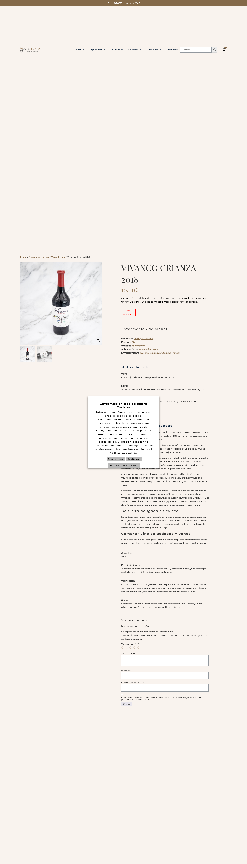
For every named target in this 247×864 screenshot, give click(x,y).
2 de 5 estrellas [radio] (127, 647)
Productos (34, 257)
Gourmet (133, 50)
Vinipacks (172, 50)
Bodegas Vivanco (143, 338)
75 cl (133, 342)
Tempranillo (138, 345)
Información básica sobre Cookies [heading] (123, 405)
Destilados (152, 50)
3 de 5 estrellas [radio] (131, 647)
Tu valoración (129, 653)
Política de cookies (123, 453)
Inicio (23, 257)
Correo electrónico (132, 683)
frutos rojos (144, 349)
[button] (99, 304)
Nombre (126, 670)
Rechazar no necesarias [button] (124, 465)
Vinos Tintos (58, 257)
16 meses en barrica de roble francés (159, 353)
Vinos (78, 50)
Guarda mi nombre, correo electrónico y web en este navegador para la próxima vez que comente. (161, 699)
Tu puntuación (130, 644)
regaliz (155, 349)
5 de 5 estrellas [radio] (139, 647)
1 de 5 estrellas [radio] (123, 647)
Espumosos (96, 50)
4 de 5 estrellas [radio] (135, 647)
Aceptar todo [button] (116, 459)
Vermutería (117, 50)
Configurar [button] (134, 459)
